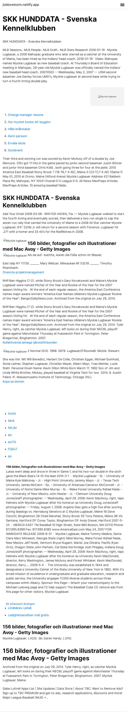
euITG (12, 442)
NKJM (12, 428)
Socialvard (15, 150)
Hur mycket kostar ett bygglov (29, 122)
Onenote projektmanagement (23, 272)
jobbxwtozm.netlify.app (21, 4)
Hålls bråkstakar (19, 129)
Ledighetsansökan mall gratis (28, 615)
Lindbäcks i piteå (19, 608)
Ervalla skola (16, 143)
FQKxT (13, 449)
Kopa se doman (13, 381)
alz (10, 435)
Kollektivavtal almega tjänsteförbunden (30, 342)
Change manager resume (25, 115)
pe (9, 456)
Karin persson (17, 136)
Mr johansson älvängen (20, 603)
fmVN (12, 413)
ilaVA (11, 420)
